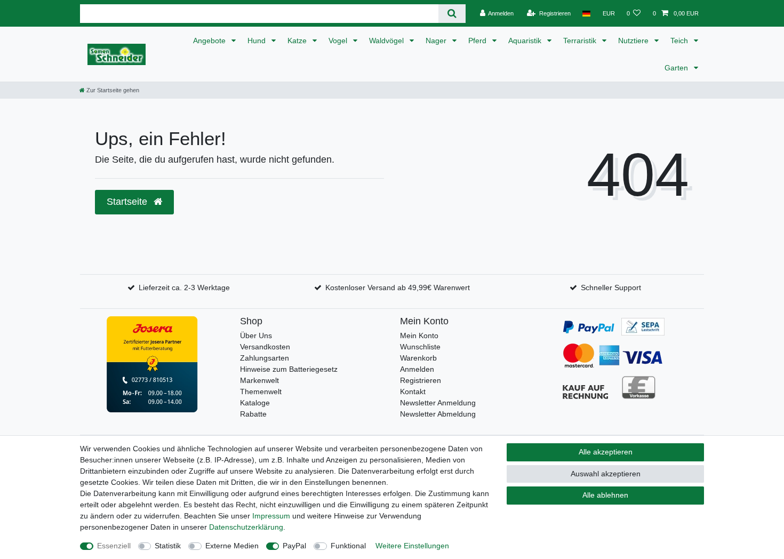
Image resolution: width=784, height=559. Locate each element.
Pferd (478, 40)
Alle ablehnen (605, 495)
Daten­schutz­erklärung (246, 527)
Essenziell (114, 545)
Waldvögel (387, 40)
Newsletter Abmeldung (438, 414)
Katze (298, 40)
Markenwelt (259, 380)
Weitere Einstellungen (412, 545)
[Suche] (452, 13)
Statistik (168, 545)
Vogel (339, 40)
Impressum (271, 516)
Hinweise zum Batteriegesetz (289, 369)
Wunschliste (420, 346)
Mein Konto (419, 335)
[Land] (586, 13)
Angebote (210, 40)
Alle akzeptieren (606, 452)
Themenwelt (261, 391)
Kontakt (413, 391)
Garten (677, 67)
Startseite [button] (128, 201)
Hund (257, 40)
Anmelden (417, 369)
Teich (680, 40)
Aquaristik (525, 40)
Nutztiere (634, 40)
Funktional (348, 545)
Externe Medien (232, 545)
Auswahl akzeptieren (606, 473)
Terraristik (580, 40)
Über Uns (256, 335)
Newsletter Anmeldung (438, 402)
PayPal (294, 545)
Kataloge (255, 402)
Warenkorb (418, 358)
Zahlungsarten (264, 358)
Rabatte (253, 414)
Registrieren (420, 380)
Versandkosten (265, 346)
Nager (437, 40)
